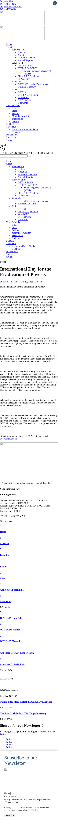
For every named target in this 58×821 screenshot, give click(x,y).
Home (3, 532)
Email (7, 796)
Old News (39, 281)
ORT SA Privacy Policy (12, 618)
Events (3, 566)
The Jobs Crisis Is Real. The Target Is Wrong (23, 713)
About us (4, 543)
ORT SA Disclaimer (10, 629)
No (16, 802)
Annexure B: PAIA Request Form (17, 653)
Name (7, 793)
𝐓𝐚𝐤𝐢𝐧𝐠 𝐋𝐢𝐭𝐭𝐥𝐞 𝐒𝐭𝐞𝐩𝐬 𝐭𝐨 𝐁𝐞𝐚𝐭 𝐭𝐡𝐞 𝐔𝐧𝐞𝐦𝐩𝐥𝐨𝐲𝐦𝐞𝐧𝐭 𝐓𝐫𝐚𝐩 (26, 702)
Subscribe (9, 815)
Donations (5, 555)
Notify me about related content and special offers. (27, 799)
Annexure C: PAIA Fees (12, 664)
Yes (9, 802)
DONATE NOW (8, 4)
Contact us (5, 601)
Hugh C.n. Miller (11, 281)
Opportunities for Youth (11, 6)
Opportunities (6, 1)
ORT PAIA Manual (10, 641)
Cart (2, 578)
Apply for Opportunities (12, 590)
